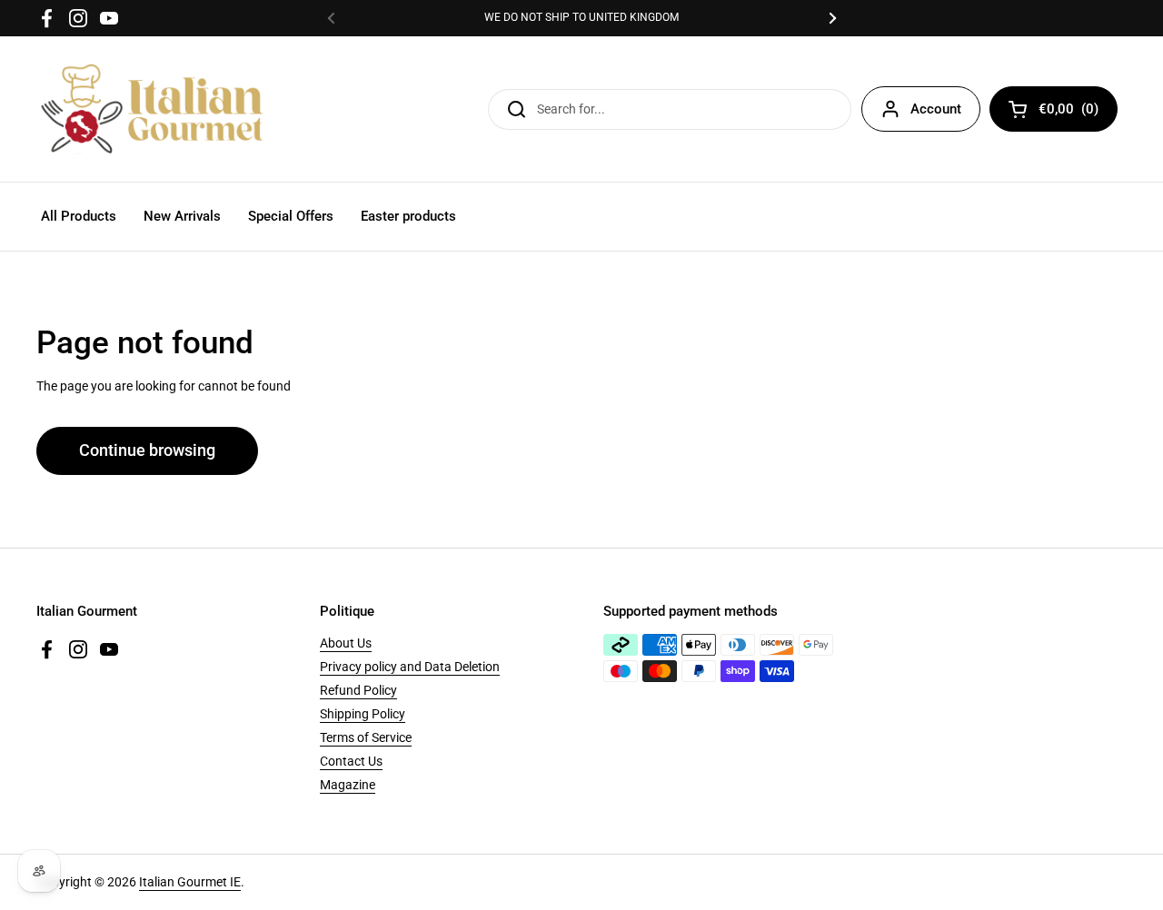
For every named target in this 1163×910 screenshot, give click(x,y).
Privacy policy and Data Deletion (410, 666)
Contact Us (351, 761)
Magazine (347, 784)
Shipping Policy (362, 714)
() (1068, 112)
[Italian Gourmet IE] (151, 109)
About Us (346, 643)
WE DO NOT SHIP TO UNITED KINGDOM (581, 18)
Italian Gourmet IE (190, 882)
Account (935, 109)
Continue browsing (147, 450)
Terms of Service (366, 737)
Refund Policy (358, 690)
